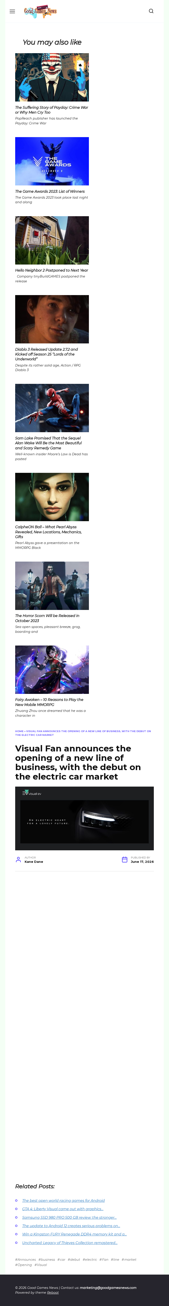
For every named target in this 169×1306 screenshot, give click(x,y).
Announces (27, 1260)
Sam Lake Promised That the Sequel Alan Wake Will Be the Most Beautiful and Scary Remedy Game (48, 443)
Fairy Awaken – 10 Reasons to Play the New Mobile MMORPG (49, 702)
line (116, 1260)
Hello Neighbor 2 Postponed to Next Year (51, 270)
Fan (105, 1260)
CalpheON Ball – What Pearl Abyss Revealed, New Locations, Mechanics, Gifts (48, 532)
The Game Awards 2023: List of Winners (50, 191)
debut (75, 1260)
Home (19, 731)
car (62, 1260)
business (48, 1260)
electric (91, 1260)
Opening (25, 1265)
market (130, 1260)
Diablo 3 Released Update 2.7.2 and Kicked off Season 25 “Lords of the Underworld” (46, 354)
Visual (42, 1265)
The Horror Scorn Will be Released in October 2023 (47, 618)
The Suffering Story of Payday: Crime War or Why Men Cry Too (51, 109)
